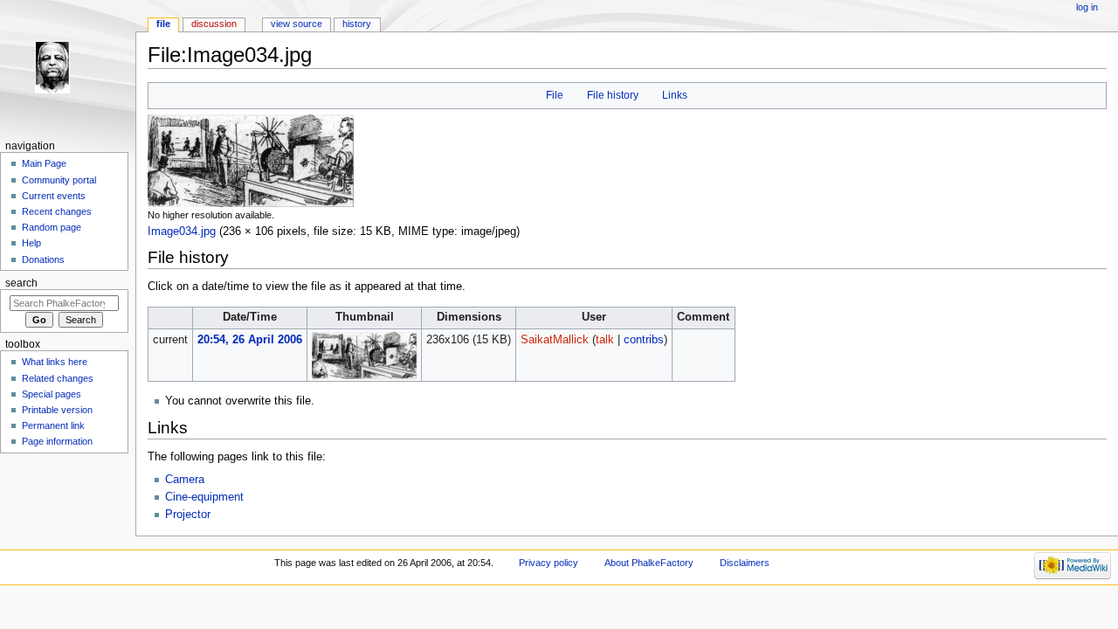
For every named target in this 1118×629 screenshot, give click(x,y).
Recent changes (57, 211)
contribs (644, 340)
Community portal (59, 180)
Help (31, 243)
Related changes (57, 378)
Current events (54, 195)
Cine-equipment (204, 497)
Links (674, 95)
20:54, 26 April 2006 (249, 340)
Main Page (44, 163)
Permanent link (53, 425)
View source (296, 23)
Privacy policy (548, 562)
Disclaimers (744, 562)
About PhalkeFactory (649, 562)
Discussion (214, 23)
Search (21, 283)
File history (612, 95)
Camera (184, 479)
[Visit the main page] (67, 67)
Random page (51, 227)
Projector (187, 514)
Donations (43, 259)
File (554, 95)
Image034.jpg (182, 231)
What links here (54, 361)
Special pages (51, 394)
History (356, 23)
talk (605, 340)
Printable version (57, 409)
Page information (57, 441)
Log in (1087, 7)
